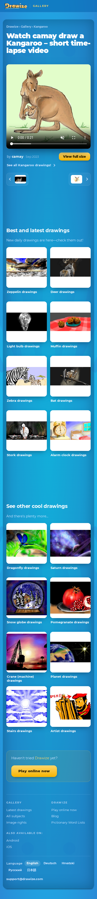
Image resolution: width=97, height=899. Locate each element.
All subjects (15, 816)
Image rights (16, 822)
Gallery (26, 26)
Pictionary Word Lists (68, 822)
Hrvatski (68, 863)
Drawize (12, 26)
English (32, 863)
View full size (74, 156)
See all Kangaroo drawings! (29, 165)
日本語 (31, 870)
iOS (9, 847)
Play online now (34, 771)
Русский (15, 870)
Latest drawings (19, 810)
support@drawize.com (24, 879)
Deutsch (50, 863)
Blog (55, 816)
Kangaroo (41, 26)
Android (12, 840)
